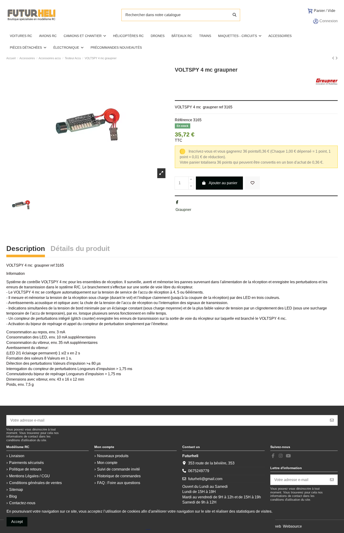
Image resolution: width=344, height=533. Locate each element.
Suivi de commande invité (118, 469)
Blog (13, 496)
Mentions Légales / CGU (29, 476)
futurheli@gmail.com (205, 479)
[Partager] (177, 202)
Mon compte (107, 463)
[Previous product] (333, 58)
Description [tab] (25, 249)
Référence (183, 120)
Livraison (16, 456)
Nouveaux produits (112, 456)
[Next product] (336, 58)
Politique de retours (25, 469)
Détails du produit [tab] (80, 249)
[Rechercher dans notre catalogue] (234, 15)
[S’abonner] (331, 420)
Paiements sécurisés (26, 463)
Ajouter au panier (223, 183)
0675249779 (198, 471)
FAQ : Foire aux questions (118, 483)
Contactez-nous (22, 503)
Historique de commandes (119, 476)
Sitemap (16, 490)
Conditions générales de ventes (35, 483)
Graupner (183, 210)
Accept (17, 522)
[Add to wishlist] (252, 183)
